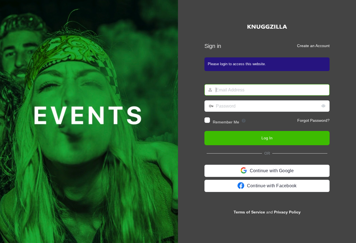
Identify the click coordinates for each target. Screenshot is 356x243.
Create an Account (313, 45)
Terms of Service (249, 212)
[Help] (243, 120)
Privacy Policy (287, 212)
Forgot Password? (313, 120)
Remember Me (226, 122)
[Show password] (324, 105)
